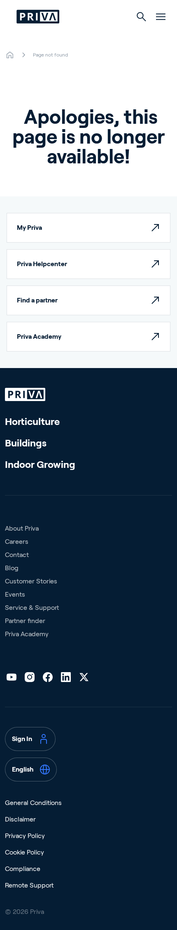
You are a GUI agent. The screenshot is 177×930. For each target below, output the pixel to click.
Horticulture (32, 421)
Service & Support (32, 607)
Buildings (26, 442)
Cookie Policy (24, 852)
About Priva (22, 528)
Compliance (22, 868)
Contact (17, 554)
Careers (16, 541)
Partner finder (25, 620)
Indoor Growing (40, 464)
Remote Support (29, 885)
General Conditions (33, 802)
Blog (12, 567)
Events (15, 594)
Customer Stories (31, 581)
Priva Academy (27, 633)
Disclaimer (20, 819)
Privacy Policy (25, 835)
